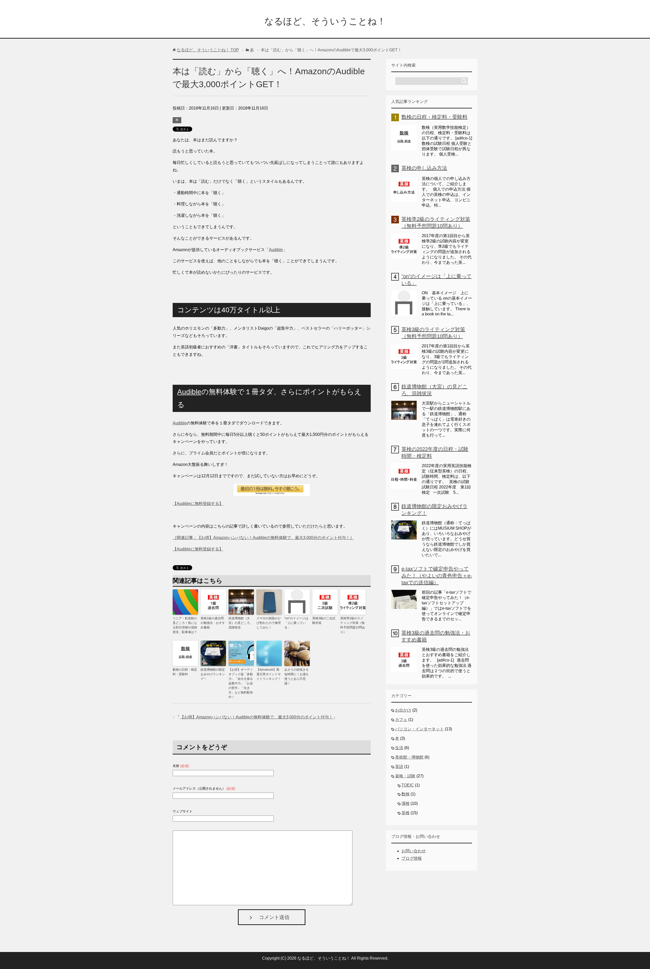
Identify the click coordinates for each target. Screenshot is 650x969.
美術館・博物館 (409, 757)
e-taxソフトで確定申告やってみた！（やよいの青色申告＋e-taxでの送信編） (436, 575)
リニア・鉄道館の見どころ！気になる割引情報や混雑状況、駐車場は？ (185, 625)
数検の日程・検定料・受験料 (185, 672)
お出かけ (403, 710)
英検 (405, 813)
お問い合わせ (413, 851)
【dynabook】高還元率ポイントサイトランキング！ (268, 674)
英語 (399, 766)
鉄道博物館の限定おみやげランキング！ (213, 674)
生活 (399, 748)
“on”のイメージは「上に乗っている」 (296, 623)
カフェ (401, 719)
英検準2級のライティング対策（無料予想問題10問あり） (352, 625)
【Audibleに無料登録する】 (198, 503)
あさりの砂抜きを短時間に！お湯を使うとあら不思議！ (296, 676)
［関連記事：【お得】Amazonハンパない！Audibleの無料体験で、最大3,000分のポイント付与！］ (263, 537)
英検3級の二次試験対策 (323, 621)
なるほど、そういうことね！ (325, 21)
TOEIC (407, 785)
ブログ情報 (411, 858)
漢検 (405, 803)
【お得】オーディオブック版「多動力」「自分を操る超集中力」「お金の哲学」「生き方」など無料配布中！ (241, 683)
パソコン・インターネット (419, 729)
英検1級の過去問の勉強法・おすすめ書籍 (213, 623)
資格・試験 (405, 776)
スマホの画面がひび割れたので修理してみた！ (268, 623)
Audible (276, 250)
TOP (208, 50)
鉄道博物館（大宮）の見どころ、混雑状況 (241, 623)
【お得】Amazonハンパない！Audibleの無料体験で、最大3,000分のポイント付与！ (256, 717)
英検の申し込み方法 (424, 168)
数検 (405, 794)
